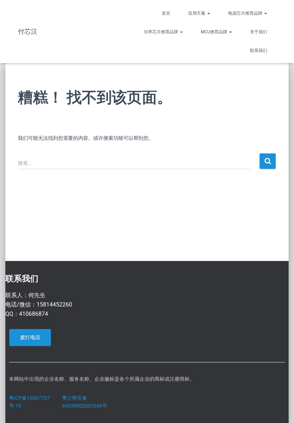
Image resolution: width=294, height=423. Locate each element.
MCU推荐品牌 (214, 31)
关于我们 (258, 31)
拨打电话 (30, 337)
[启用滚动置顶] (280, 409)
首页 (166, 13)
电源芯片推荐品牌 (246, 13)
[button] (208, 13)
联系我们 (258, 50)
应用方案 (197, 13)
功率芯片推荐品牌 (161, 31)
